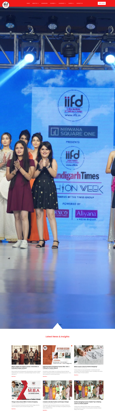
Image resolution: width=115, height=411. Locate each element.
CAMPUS (70, 3)
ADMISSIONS (44, 3)
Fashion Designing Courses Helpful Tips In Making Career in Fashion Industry (87, 402)
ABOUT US (34, 3)
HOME (28, 3)
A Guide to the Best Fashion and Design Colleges (56, 402)
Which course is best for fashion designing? (85, 366)
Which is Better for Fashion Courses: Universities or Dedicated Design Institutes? (25, 367)
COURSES (52, 3)
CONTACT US (80, 3)
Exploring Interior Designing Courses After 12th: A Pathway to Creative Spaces (56, 367)
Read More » (14, 376)
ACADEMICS (61, 3)
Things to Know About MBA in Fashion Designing (25, 402)
